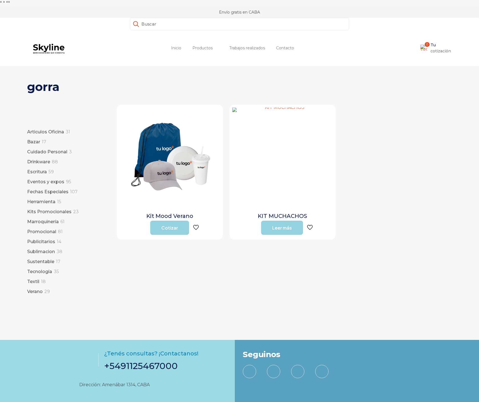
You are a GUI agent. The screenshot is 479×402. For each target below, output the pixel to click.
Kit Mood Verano (169, 216)
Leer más (282, 228)
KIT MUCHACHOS (282, 216)
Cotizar (169, 228)
